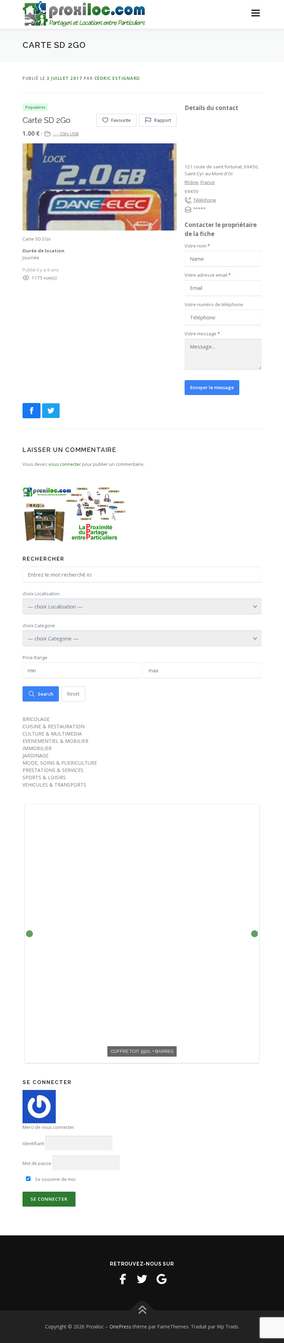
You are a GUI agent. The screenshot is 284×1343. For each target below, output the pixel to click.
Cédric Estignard (117, 78)
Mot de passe (37, 1163)
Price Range (35, 657)
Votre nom (197, 246)
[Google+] (161, 1279)
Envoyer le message (212, 387)
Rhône (191, 182)
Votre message (202, 333)
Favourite (121, 120)
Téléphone (204, 200)
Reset (73, 693)
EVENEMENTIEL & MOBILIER (55, 741)
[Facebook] (122, 1279)
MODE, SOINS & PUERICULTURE (60, 762)
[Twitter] (142, 1279)
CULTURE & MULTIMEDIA (52, 733)
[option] (142, 933)
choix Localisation (41, 593)
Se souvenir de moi (55, 1179)
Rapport (162, 120)
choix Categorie (39, 625)
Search (45, 694)
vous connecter (64, 464)
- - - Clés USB (66, 134)
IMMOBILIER (37, 748)
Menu (255, 13)
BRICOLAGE (36, 719)
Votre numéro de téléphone (214, 304)
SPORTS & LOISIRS (44, 777)
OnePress (120, 1326)
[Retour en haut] (142, 1310)
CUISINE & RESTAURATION (54, 726)
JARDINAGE (35, 755)
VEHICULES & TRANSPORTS (54, 784)
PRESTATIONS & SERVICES (53, 770)
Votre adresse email (208, 275)
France (208, 182)
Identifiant (33, 1143)
